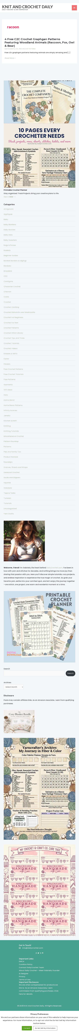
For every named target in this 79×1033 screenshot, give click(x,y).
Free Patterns (9, 379)
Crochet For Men (11, 323)
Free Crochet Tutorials (13, 374)
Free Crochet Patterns (27, 49)
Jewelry (7, 415)
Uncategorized (10, 508)
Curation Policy (25, 964)
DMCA (21, 961)
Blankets (7, 266)
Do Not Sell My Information (45, 1028)
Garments (8, 384)
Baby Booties (9, 230)
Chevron (7, 291)
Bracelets (8, 271)
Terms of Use (24, 979)
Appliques (8, 214)
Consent (27, 1028)
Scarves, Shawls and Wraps (16, 467)
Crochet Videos (10, 348)
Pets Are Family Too (12, 452)
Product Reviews (11, 457)
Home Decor (9, 400)
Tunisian (7, 498)
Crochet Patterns (11, 328)
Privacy (22, 976)
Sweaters (8, 488)
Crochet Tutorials (11, 343)
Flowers (7, 364)
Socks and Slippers (12, 477)
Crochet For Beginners (13, 317)
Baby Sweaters (10, 240)
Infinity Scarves (10, 410)
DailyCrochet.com (54, 567)
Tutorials (8, 503)
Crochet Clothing (11, 307)
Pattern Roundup (11, 441)
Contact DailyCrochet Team (31, 967)
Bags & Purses (10, 245)
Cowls (6, 297)
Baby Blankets (10, 49)
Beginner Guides (11, 255)
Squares (7, 483)
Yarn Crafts (9, 514)
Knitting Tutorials (11, 431)
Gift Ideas (8, 390)
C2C (16, 49)
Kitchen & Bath (10, 421)
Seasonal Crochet (12, 472)
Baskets (7, 250)
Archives (7, 682)
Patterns (7, 446)
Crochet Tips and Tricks (14, 338)
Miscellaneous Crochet (14, 436)
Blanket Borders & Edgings (15, 261)
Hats (6, 395)
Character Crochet (12, 286)
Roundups (8, 462)
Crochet (7, 302)
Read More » (10, 58)
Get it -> (10, 197)
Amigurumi (8, 209)
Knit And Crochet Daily (27, 6)
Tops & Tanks (9, 493)
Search (7, 669)
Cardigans (8, 281)
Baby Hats (8, 235)
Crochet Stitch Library (13, 333)
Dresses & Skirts (10, 353)
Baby (6, 219)
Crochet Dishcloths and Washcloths (19, 312)
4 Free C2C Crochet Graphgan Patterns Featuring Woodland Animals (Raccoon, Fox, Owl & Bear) (39, 42)
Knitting (7, 426)
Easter (6, 359)
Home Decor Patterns (13, 405)
